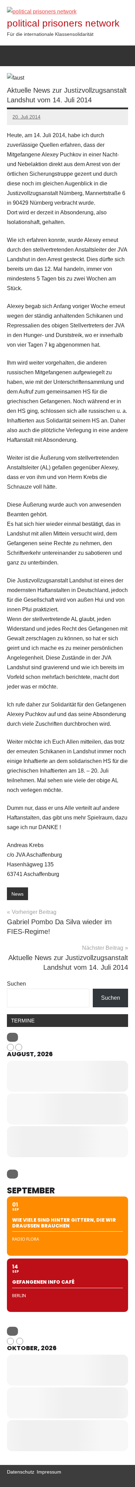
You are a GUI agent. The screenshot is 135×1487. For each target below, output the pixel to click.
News (17, 894)
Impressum (49, 1472)
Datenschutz (20, 1472)
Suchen (16, 984)
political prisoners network (63, 23)
